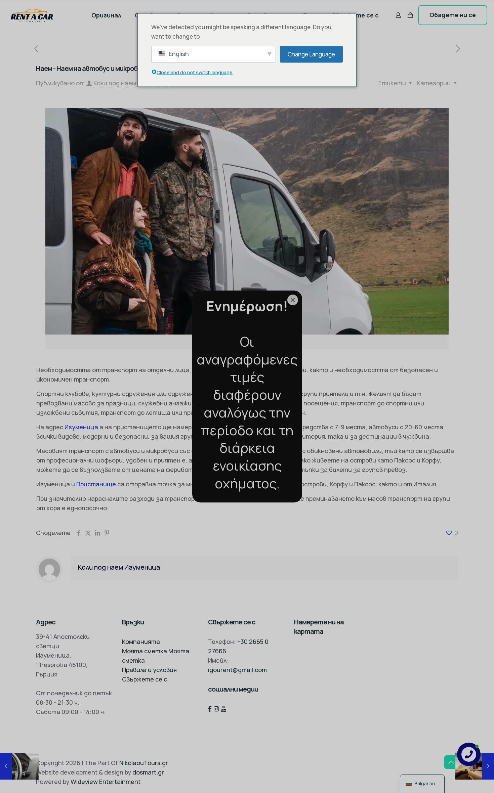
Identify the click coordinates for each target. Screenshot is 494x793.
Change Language (311, 54)
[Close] (292, 300)
